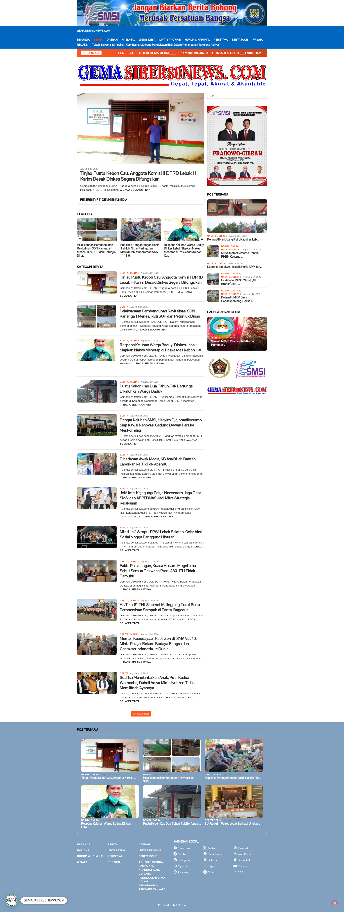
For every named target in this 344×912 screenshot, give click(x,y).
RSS (240, 872)
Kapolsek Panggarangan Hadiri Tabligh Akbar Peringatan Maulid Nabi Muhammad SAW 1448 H (96, 250)
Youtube (242, 866)
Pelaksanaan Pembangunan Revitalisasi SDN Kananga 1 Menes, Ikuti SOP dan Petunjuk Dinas (160, 313)
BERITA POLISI (213, 774)
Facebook (184, 848)
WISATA (82, 862)
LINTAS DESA (117, 850)
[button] (12, 900)
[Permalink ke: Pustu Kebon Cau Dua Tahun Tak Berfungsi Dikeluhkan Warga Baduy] (172, 801)
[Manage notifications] (334, 903)
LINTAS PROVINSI (150, 850)
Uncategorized (217, 236)
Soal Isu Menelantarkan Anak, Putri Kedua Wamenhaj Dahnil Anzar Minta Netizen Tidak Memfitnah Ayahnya (157, 682)
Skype (211, 866)
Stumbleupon (215, 854)
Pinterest (243, 848)
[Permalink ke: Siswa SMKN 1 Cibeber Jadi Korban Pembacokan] (237, 334)
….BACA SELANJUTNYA (151, 329)
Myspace (183, 866)
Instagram (184, 860)
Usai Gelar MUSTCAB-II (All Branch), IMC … (238, 282)
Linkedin (213, 860)
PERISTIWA (115, 856)
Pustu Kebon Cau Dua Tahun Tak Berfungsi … (172, 823)
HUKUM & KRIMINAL (90, 856)
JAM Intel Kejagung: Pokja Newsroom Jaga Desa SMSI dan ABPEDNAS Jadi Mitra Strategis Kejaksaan (160, 498)
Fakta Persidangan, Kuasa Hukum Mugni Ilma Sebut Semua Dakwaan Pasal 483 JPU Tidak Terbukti (158, 571)
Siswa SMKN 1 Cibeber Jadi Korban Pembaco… (233, 343)
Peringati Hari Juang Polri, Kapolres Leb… (233, 239)
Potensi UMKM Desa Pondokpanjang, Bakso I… (237, 299)
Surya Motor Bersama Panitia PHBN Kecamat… (240, 254)
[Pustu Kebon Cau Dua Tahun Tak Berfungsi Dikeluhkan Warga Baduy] (184, 229)
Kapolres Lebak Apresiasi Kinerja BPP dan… (234, 267)
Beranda (83, 844)
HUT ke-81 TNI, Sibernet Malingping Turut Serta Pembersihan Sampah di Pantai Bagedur (160, 607)
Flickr (211, 872)
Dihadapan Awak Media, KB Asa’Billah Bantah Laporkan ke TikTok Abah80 (158, 461)
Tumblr (182, 854)
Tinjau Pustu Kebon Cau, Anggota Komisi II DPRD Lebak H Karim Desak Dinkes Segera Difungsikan (138, 176)
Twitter (211, 848)
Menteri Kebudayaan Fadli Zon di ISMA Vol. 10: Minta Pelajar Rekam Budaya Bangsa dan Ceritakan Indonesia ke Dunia (158, 643)
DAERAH (134, 273)
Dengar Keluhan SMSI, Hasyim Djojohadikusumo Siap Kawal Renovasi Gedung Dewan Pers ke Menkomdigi (161, 425)
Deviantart (244, 860)
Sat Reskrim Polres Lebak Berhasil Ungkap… (232, 823)
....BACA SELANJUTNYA (134, 189)
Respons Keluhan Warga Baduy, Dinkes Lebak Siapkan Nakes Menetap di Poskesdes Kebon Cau (140, 250)
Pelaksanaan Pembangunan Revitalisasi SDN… (168, 779)
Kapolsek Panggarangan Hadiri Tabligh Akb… (233, 778)
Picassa (183, 872)
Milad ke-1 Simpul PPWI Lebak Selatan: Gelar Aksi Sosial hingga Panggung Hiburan (161, 534)
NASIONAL (84, 850)
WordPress (244, 854)
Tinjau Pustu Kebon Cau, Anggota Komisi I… (108, 778)
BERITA (124, 273)
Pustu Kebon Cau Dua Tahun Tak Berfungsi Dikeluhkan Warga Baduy (182, 248)
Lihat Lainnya (141, 713)
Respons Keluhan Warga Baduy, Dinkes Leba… (106, 825)
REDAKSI (114, 862)
